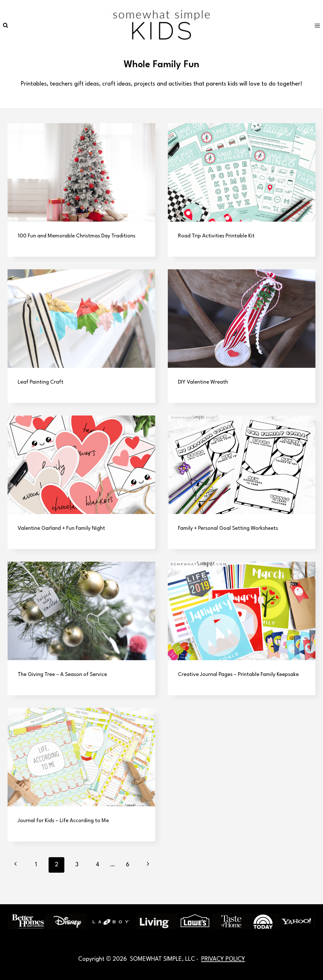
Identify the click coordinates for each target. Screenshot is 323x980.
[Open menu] (317, 25)
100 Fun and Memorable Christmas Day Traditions (76, 236)
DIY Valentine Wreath (203, 382)
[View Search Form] (5, 25)
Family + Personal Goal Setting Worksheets (228, 528)
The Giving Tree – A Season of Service (62, 674)
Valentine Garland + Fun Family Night (61, 528)
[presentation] (81, 172)
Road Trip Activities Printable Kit (216, 236)
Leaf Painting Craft (40, 382)
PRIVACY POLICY (223, 959)
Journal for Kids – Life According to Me (63, 820)
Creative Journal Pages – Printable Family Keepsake (238, 674)
